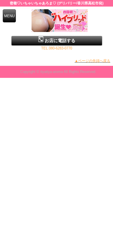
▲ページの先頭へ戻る (92, 61)
